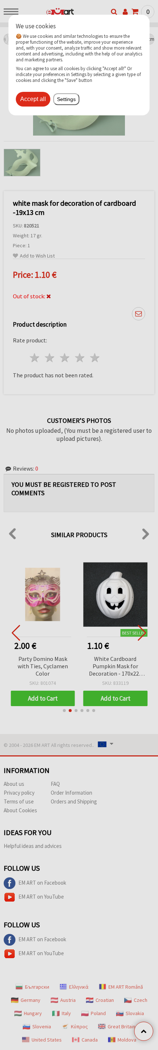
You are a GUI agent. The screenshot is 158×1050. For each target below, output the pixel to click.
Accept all (33, 99)
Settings (66, 99)
